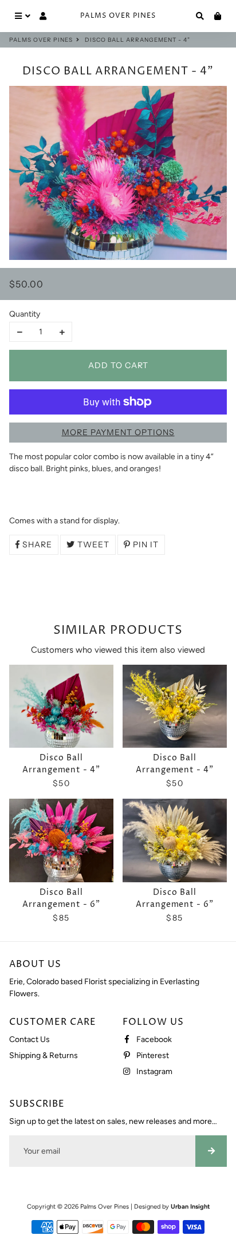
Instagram (153, 1071)
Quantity (24, 314)
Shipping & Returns (43, 1055)
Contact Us (29, 1039)
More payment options (118, 432)
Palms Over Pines (41, 40)
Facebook (153, 1039)
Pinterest (152, 1055)
